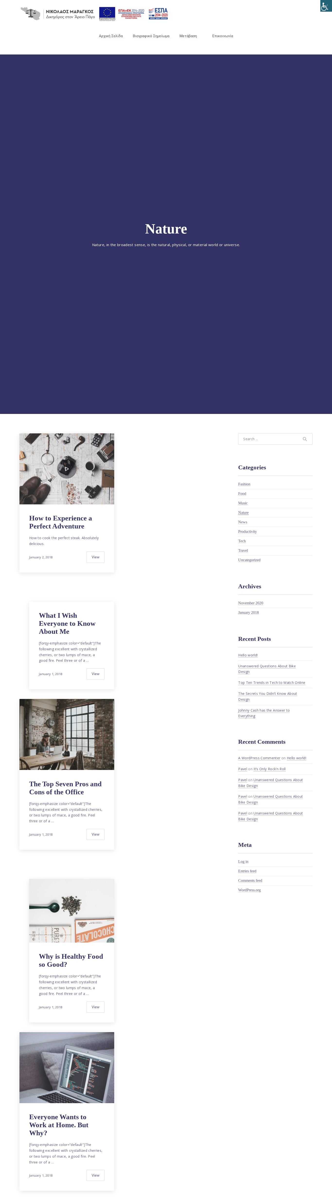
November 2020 (250, 603)
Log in (243, 861)
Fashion (244, 484)
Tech (242, 541)
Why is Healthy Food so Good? (71, 960)
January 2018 (248, 612)
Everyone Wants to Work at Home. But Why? (58, 1125)
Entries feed (247, 871)
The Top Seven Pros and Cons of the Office (65, 788)
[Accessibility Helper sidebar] (326, 6)
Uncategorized (249, 560)
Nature (243, 512)
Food (242, 494)
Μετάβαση (188, 36)
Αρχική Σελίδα (111, 36)
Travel (243, 550)
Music (243, 503)
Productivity (247, 531)
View (95, 557)
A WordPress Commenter (259, 758)
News (242, 522)
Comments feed (250, 880)
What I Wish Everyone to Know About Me (67, 623)
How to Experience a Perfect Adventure (60, 522)
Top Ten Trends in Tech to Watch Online (271, 682)
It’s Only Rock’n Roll (269, 769)
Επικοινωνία (222, 36)
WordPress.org (249, 890)
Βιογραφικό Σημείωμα (151, 36)
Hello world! (248, 655)
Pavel (242, 769)
